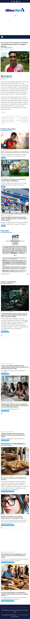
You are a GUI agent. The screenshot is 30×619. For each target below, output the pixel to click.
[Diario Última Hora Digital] (2, 36)
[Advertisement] (15, 26)
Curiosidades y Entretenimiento (7, 491)
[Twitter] (10, 76)
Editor (12, 49)
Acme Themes (15, 616)
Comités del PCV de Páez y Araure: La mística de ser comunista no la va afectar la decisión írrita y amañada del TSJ (7, 120)
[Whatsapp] (5, 76)
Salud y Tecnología (5, 331)
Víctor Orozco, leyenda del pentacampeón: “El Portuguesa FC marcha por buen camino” (22, 119)
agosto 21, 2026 (5, 431)
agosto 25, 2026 (5, 150)
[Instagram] (2, 76)
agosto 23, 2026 (5, 402)
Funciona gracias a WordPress (9, 615)
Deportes (4, 112)
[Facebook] (7, 76)
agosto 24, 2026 (5, 215)
